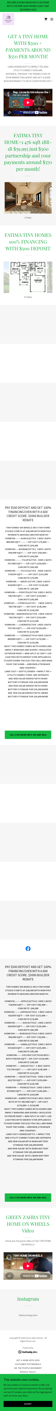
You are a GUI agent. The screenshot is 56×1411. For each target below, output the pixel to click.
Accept (28, 1404)
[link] (8, 19)
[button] (46, 19)
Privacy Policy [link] (28, 1372)
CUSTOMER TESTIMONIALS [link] (28, 1364)
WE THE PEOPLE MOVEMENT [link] (28, 1368)
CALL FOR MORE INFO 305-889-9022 (28, 734)
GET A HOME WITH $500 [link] (28, 1360)
